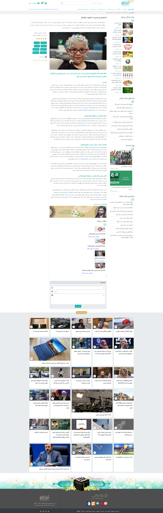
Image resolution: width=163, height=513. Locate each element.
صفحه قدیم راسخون (83, 9)
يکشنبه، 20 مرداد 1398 (87, 273)
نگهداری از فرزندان (68, 192)
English (78, 511)
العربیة (83, 511)
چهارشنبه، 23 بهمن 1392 (93, 249)
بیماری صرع (37, 46)
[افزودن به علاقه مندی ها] (40, 511)
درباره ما (102, 511)
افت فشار (83, 125)
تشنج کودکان (43, 46)
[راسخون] (127, 6)
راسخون (130, 9)
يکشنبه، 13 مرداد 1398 (94, 237)
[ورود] (46, 511)
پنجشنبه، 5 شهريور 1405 (53, 9)
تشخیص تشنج (43, 52)
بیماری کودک (43, 43)
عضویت (34, 3)
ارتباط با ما (107, 511)
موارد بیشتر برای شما (38, 60)
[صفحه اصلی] (48, 511)
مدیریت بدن (117, 13)
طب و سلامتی (109, 13)
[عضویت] (43, 511)
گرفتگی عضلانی (82, 110)
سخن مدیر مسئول (115, 511)
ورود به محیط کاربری (90, 511)
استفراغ (83, 159)
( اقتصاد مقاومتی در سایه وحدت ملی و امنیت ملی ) (38, 9)
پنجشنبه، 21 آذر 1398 (99, 261)
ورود (30, 3)
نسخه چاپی (41, 57)
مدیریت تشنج (35, 52)
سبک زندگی (125, 13)
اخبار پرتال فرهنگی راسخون (97, 499)
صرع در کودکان (36, 49)
